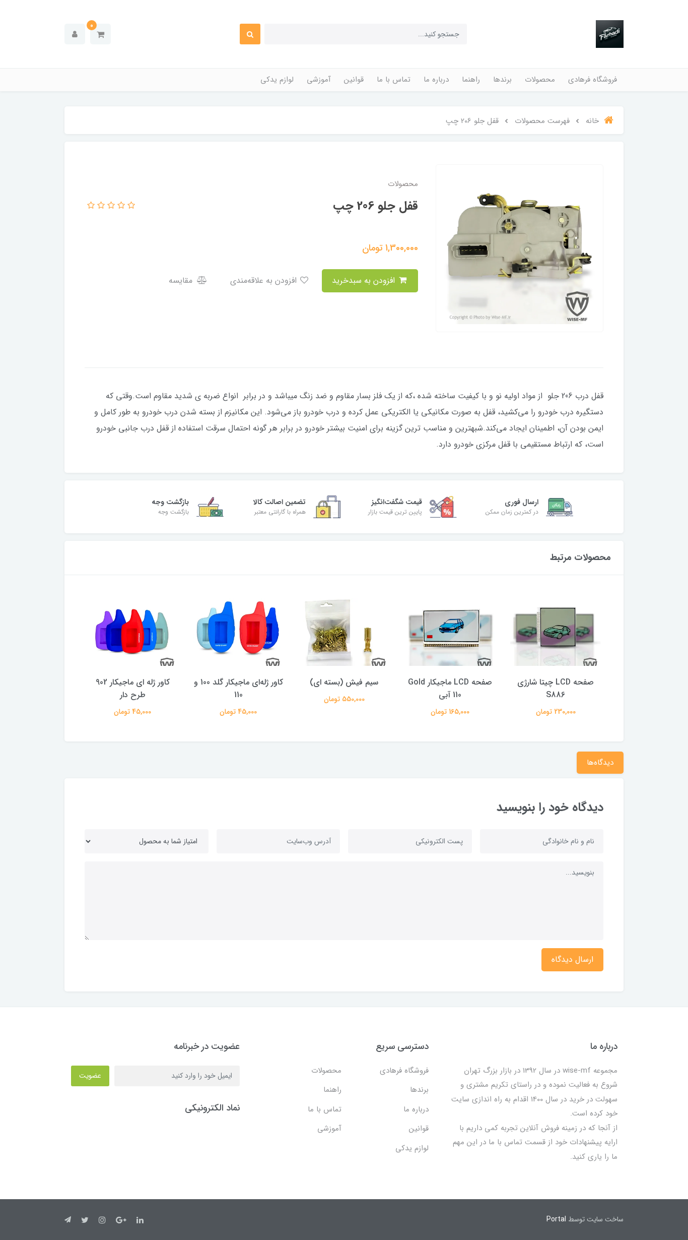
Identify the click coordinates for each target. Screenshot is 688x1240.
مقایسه (182, 280)
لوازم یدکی (277, 80)
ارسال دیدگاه (572, 959)
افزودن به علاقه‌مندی (264, 280)
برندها (502, 80)
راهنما (471, 80)
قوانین (354, 80)
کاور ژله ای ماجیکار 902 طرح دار (133, 688)
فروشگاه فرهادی (592, 80)
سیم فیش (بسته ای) (344, 682)
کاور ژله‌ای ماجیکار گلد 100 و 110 (238, 688)
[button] (100, 34)
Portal (556, 1219)
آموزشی (319, 80)
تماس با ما (393, 80)
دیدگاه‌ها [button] (600, 763)
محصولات (540, 80)
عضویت (90, 1075)
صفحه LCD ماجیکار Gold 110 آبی (450, 688)
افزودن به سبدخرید (364, 280)
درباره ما (436, 80)
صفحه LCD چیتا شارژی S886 (555, 688)
